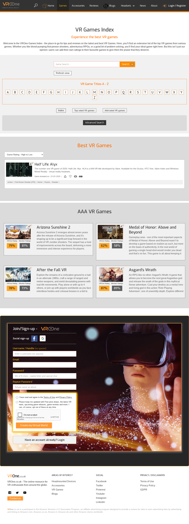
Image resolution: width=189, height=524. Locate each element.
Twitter (99, 485)
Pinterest (100, 489)
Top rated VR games (84, 110)
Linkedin (100, 502)
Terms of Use (49, 397)
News (143, 5)
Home (50, 5)
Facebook (101, 481)
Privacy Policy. (65, 397)
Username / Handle (29, 348)
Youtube (100, 494)
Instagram (101, 498)
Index (61, 110)
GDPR (143, 489)
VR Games (57, 489)
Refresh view (63, 73)
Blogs (112, 5)
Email (16, 359)
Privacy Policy (147, 485)
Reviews (94, 5)
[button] (127, 5)
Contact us (15, 498)
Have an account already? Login (45, 440)
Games (63, 5)
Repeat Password (23, 381)
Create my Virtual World (34, 425)
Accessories (78, 5)
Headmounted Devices (64, 481)
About (154, 5)
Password (19, 370)
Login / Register (177, 5)
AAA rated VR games (115, 110)
